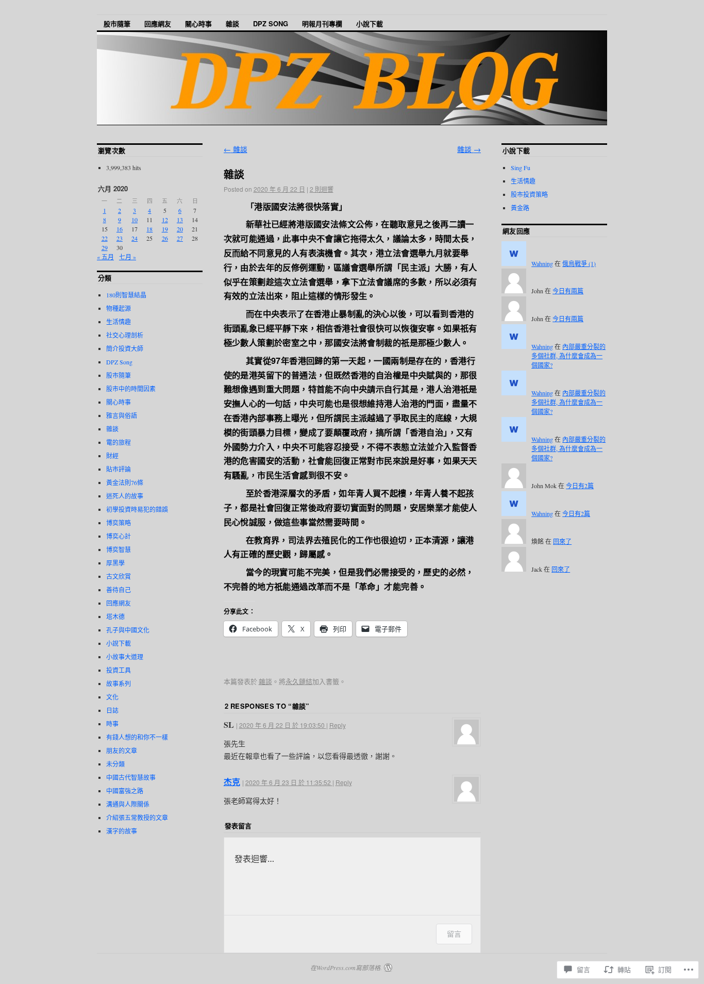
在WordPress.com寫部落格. (346, 967)
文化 (112, 697)
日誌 (112, 710)
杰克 (232, 782)
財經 (112, 456)
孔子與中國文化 (127, 630)
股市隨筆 (117, 23)
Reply (337, 725)
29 (105, 247)
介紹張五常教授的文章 (137, 817)
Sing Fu (520, 167)
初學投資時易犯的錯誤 (137, 509)
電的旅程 (118, 442)
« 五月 (105, 257)
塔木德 (115, 616)
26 (165, 238)
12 (165, 219)
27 (180, 238)
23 (119, 238)
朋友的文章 (121, 750)
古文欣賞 (118, 576)
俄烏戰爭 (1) (579, 263)
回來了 (562, 541)
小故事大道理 (124, 657)
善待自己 (118, 590)
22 (105, 238)
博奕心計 (118, 536)
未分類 (115, 764)
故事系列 (118, 683)
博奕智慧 (118, 549)
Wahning (542, 263)
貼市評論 (118, 469)
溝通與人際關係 (127, 804)
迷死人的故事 (124, 496)
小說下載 (369, 23)
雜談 (232, 23)
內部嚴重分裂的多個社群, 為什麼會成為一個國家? (568, 355)
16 (119, 229)
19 (165, 229)
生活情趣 (118, 322)
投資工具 (118, 670)
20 (180, 229)
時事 (112, 724)
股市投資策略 (529, 194)
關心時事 (198, 23)
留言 (454, 933)
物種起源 (118, 308)
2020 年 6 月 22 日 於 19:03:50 (282, 725)
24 (134, 238)
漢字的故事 (121, 831)
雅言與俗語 (121, 415)
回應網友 (157, 23)
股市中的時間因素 (131, 389)
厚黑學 (115, 563)
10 (134, 219)
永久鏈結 (299, 681)
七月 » (127, 257)
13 (180, 219)
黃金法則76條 (124, 482)
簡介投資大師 (124, 348)
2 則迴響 (321, 189)
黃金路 (520, 208)
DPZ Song (270, 23)
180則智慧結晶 (126, 295)
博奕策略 (118, 523)
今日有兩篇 (567, 291)
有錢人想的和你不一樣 (137, 737)
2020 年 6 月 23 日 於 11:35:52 (288, 782)
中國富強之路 (124, 791)
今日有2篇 (580, 485)
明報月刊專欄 (322, 23)
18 (149, 229)
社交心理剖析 (124, 335)
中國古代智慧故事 (131, 777)
